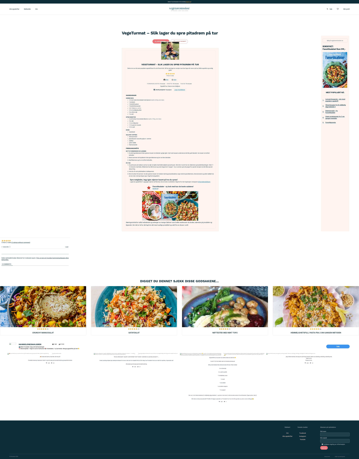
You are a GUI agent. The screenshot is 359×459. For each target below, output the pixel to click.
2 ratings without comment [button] (21, 242)
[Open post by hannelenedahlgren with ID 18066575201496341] (309, 354)
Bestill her (188, 1)
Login (66, 247)
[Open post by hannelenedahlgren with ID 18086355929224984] (136, 354)
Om (36, 9)
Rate (174, 80)
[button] (166, 74)
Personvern (327, 456)
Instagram (302, 436)
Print (166, 80)
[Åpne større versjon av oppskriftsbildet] (170, 50)
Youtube (302, 439)
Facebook (302, 433)
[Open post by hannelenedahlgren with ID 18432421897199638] (50, 354)
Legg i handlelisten (179, 90)
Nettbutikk (27, 9)
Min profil (346, 9)
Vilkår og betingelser (340, 456)
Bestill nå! (155, 188)
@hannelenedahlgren (204, 182)
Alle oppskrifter (14, 9)
